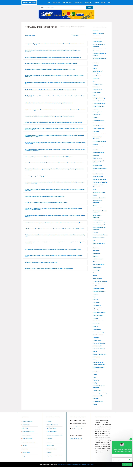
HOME (49, 2)
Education (49, 442)
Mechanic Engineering (98, 264)
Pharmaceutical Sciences (99, 291)
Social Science (96, 357)
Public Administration (98, 321)
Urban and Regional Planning (100, 393)
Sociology (95, 359)
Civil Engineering (97, 114)
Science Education (97, 346)
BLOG (109, 2)
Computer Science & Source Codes (54, 435)
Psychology (95, 318)
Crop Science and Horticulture (100, 134)
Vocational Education (98, 401)
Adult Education (97, 38)
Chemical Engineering (98, 106)
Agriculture (96, 63)
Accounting (95, 30)
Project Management (98, 315)
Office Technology (97, 278)
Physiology (95, 299)
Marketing (95, 256)
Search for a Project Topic (28, 431)
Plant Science (96, 302)
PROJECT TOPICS (56, 2)
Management (96, 250)
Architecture (96, 78)
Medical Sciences (97, 267)
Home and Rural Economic (99, 208)
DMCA (92, 464)
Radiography (96, 337)
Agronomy (95, 65)
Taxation (95, 374)
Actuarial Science (97, 36)
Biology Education (97, 89)
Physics (95, 297)
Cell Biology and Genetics (99, 103)
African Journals (26, 424)
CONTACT (103, 2)
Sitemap (88, 464)
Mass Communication (98, 259)
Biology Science (97, 92)
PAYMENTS (96, 2)
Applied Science (97, 75)
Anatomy (95, 68)
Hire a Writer (25, 428)
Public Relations (97, 329)
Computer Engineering (98, 120)
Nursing (95, 275)
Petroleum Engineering (98, 288)
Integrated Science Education (100, 235)
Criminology (96, 131)
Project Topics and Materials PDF (54, 456)
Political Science (97, 305)
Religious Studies (97, 340)
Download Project (26, 435)
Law (94, 240)
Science (95, 351)
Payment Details (26, 452)
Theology (95, 383)
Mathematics (96, 261)
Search (90, 7)
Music (94, 273)
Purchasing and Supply (98, 332)
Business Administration (99, 100)
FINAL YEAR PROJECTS (67, 2)
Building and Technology (99, 98)
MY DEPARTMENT (78, 2)
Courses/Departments (27, 421)
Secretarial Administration (99, 354)
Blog (24, 456)
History (95, 205)
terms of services (77, 464)
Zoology (95, 404)
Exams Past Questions (27, 438)
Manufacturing (96, 253)
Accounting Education (98, 33)
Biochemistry (96, 87)
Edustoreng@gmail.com (79, 428)
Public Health (96, 323)
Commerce (95, 117)
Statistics (95, 371)
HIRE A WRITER (88, 2)
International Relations (98, 237)
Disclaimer (84, 464)
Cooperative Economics (98, 128)
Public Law (95, 326)
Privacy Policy (71, 464)
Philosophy (95, 294)
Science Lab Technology (99, 348)
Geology (95, 195)
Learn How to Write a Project (29, 442)
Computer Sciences (97, 125)
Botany (94, 95)
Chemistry (95, 109)
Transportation (97, 390)
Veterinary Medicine (98, 396)
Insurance (95, 232)
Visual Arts (95, 398)
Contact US (64, 464)
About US (60, 464)
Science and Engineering (99, 343)
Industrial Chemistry (98, 220)
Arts (94, 81)
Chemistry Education (98, 112)
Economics (49, 438)
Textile (94, 377)
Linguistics (95, 248)
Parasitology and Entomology (100, 281)
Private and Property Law (99, 312)
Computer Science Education (100, 123)
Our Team (25, 445)
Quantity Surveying (97, 334)
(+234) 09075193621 (80, 426)
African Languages (97, 41)
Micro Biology (96, 270)
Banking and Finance (98, 84)
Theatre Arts (96, 380)
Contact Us (25, 449)
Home (61, 26)
